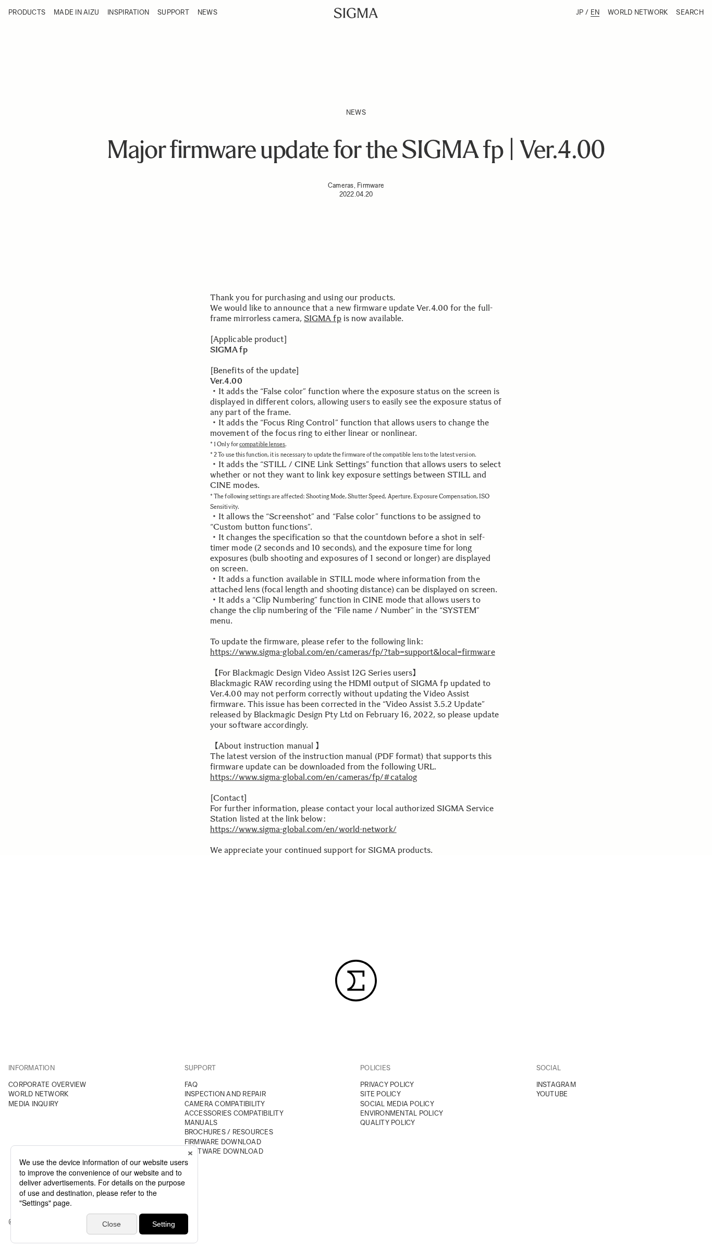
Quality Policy (387, 1123)
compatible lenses (262, 444)
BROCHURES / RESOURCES (229, 1132)
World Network (638, 12)
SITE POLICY (380, 1094)
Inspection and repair (225, 1094)
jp (580, 12)
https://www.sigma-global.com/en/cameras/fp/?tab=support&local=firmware (352, 652)
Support (173, 12)
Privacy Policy (387, 1084)
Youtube (552, 1094)
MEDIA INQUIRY (33, 1104)
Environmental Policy (401, 1113)
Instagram (556, 1084)
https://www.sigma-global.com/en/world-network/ (303, 829)
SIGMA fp (322, 318)
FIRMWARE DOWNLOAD (223, 1142)
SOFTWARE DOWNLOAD (224, 1151)
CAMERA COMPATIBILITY (225, 1104)
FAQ (191, 1084)
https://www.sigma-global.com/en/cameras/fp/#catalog (313, 777)
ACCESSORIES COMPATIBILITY (234, 1113)
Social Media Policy (397, 1104)
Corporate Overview (47, 1084)
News (207, 12)
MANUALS (201, 1123)
